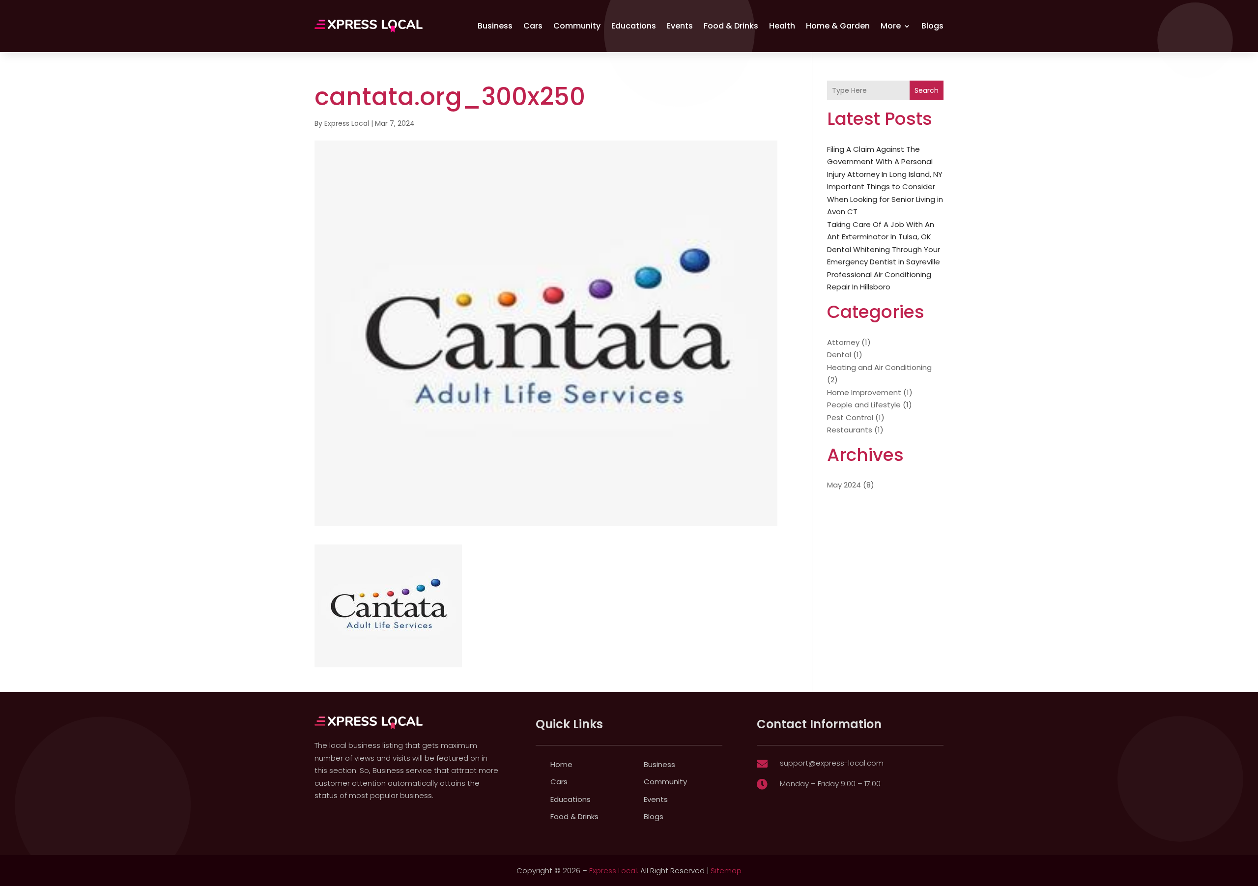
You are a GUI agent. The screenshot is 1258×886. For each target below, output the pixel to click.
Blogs (932, 25)
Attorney (843, 342)
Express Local (346, 123)
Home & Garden (838, 25)
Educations (633, 25)
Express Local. (613, 870)
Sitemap (726, 870)
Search (927, 90)
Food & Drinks (731, 25)
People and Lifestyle (864, 405)
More (891, 25)
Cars (533, 25)
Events (680, 25)
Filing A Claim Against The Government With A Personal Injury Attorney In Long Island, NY (885, 161)
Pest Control (850, 417)
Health (782, 25)
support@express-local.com (832, 763)
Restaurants (849, 430)
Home (561, 764)
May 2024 (844, 485)
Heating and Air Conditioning (879, 367)
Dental (839, 354)
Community (576, 25)
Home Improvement (864, 392)
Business (495, 25)
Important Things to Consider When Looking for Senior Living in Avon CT (885, 199)
